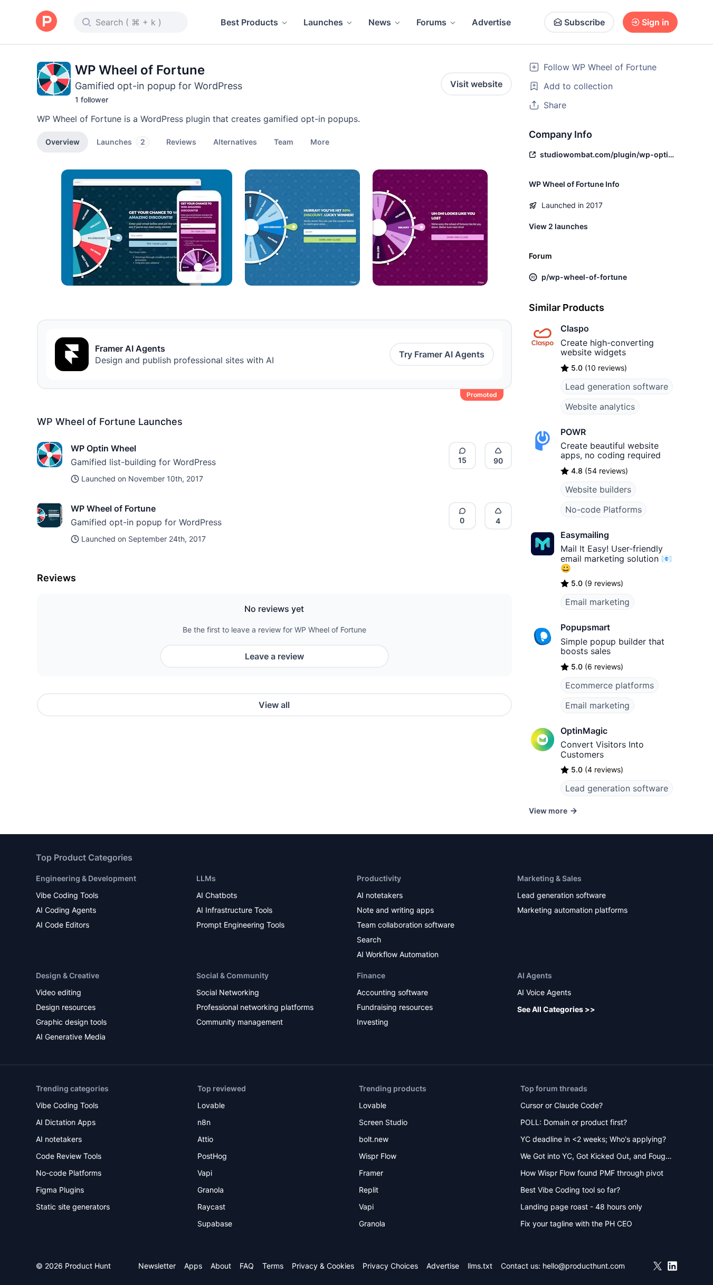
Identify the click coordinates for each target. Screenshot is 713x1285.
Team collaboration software (405, 924)
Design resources (66, 1007)
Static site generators (73, 1206)
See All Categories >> (556, 1009)
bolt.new (373, 1139)
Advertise (491, 22)
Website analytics (600, 406)
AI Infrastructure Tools (234, 909)
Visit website (476, 84)
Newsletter (157, 1265)
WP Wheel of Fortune (113, 508)
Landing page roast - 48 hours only (581, 1206)
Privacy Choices (390, 1265)
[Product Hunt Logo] (46, 22)
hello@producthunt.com (584, 1265)
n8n (204, 1122)
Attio (205, 1139)
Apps (193, 1265)
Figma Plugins (60, 1189)
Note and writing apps (395, 909)
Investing (372, 1021)
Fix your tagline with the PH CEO (576, 1223)
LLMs (206, 878)
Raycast (211, 1206)
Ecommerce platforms (609, 685)
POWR (573, 432)
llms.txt (480, 1265)
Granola (210, 1189)
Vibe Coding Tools (67, 895)
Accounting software (392, 992)
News (379, 22)
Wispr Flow (377, 1155)
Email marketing (597, 602)
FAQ (247, 1265)
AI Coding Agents (66, 909)
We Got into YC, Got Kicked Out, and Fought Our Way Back (596, 1157)
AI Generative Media (71, 1036)
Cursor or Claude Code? (561, 1105)
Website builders (598, 489)
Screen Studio (383, 1122)
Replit (368, 1189)
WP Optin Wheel (103, 448)
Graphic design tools (71, 1021)
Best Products (249, 22)
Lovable (211, 1105)
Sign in (655, 22)
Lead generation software (616, 386)
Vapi (204, 1172)
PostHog (212, 1155)
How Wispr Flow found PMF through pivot (591, 1172)
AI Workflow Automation (398, 954)
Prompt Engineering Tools (240, 924)
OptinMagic (583, 730)
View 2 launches (558, 226)
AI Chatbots (216, 895)
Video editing (58, 992)
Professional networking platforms (254, 1007)
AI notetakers (380, 895)
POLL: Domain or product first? (573, 1122)
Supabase (214, 1223)
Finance (371, 975)
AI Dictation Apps (66, 1122)
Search (369, 939)
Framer (371, 1172)
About (221, 1265)
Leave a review (274, 656)
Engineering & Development (86, 878)
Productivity (379, 878)
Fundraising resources (395, 1007)
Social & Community (232, 975)
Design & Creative (67, 975)
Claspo (574, 328)
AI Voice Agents (544, 992)
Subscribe (584, 22)
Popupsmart (585, 627)
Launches (323, 22)
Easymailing (584, 535)
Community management (239, 1021)
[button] (320, 141)
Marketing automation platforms (572, 909)
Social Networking (227, 992)
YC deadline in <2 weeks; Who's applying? (593, 1139)
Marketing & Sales (549, 878)
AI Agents (534, 975)
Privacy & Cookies (323, 1265)
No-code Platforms (603, 509)
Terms (272, 1265)
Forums (431, 22)
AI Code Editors (62, 924)
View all (274, 705)
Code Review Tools (68, 1155)
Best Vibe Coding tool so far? (570, 1189)
